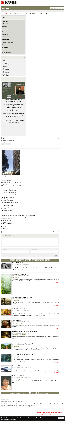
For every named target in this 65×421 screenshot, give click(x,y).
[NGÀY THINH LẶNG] (6, 266)
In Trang (2, 232)
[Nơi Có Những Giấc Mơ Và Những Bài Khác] (6, 358)
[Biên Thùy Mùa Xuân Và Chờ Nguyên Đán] (6, 301)
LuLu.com (21, 113)
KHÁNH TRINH (15, 277)
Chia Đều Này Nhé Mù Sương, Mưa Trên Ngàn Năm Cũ (25, 343)
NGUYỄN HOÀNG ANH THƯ (18, 334)
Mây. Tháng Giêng (16, 320)
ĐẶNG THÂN (5, 74)
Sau (56, 138)
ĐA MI (3, 60)
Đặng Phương (4, 71)
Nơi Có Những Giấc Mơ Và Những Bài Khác (22, 354)
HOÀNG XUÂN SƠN (17, 323)
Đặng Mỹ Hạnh (5, 66)
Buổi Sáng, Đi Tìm (16, 365)
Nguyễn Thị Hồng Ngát (17, 379)
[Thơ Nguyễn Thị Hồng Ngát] (6, 383)
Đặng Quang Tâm (5, 72)
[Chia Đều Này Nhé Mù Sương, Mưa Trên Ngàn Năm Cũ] (6, 346)
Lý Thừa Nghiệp (15, 300)
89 (23, 260)
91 (28, 260)
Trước (53, 138)
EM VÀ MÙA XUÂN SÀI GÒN (19, 274)
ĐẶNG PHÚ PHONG (6, 69)
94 (35, 260)
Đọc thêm (56, 270)
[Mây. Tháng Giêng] (6, 324)
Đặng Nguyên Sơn (5, 68)
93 (32, 260)
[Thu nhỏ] (2, 138)
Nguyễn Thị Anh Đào (6, 144)
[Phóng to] (4, 138)
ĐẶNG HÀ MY (5, 62)
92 (30, 260)
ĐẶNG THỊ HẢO (5, 75)
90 (25, 260)
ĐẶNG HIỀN (4, 63)
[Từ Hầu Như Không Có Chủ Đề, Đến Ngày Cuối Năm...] (6, 334)
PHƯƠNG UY (15, 357)
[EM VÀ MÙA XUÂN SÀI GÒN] (6, 284)
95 (37, 260)
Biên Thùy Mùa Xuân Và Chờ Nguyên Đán (22, 297)
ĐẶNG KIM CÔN (5, 65)
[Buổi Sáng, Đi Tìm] (6, 369)
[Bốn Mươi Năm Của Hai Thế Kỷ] (6, 312)
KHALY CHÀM (15, 312)
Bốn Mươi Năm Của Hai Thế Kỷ (20, 308)
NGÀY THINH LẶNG (17, 262)
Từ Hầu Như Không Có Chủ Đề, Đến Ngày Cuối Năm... (25, 331)
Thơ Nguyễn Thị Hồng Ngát (18, 375)
